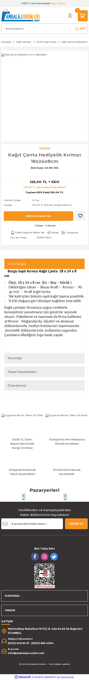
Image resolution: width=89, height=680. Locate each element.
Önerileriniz (17, 385)
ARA (82, 28)
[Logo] (20, 15)
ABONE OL (76, 523)
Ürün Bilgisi (17, 264)
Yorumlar (15, 358)
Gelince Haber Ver (38, 216)
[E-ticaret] (44, 677)
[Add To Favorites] (80, 216)
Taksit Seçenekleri (22, 372)
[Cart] (83, 15)
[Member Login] (70, 16)
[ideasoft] (22, 677)
